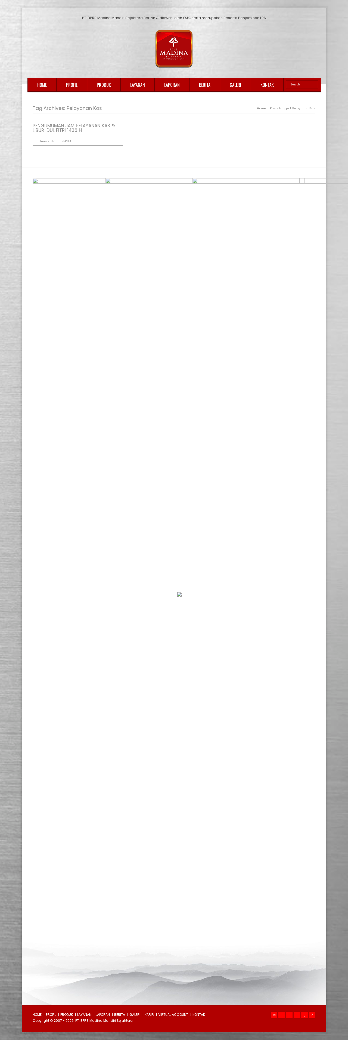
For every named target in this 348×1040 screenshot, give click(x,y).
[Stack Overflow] (312, 1015)
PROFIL (71, 85)
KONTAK (267, 85)
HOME (42, 85)
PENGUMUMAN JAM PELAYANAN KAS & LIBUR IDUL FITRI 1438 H (74, 128)
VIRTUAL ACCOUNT (173, 1014)
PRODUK (104, 85)
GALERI (235, 85)
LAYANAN (137, 85)
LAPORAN (172, 85)
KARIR (149, 1014)
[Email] (274, 1015)
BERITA (204, 85)
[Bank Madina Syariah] (174, 67)
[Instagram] (297, 1015)
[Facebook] (289, 1015)
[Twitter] (281, 1015)
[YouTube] (304, 1015)
